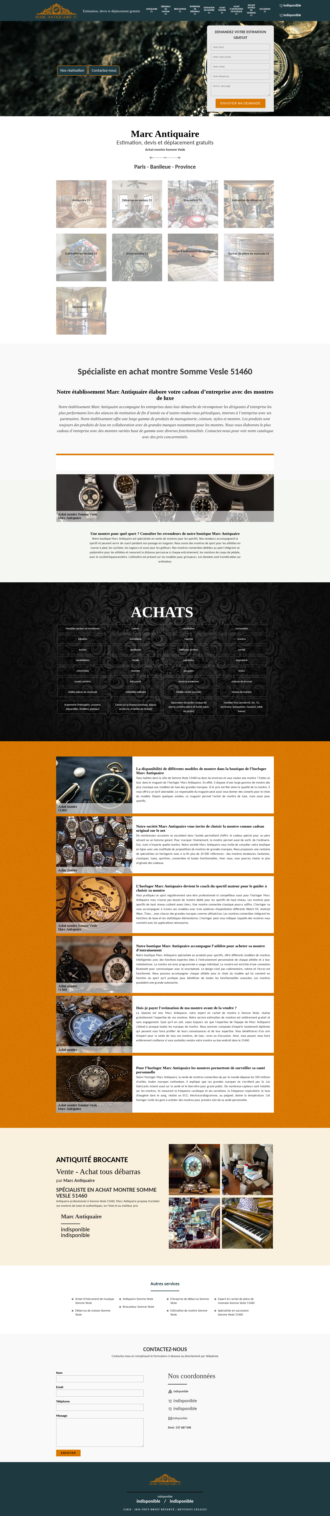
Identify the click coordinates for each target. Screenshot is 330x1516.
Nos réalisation (72, 70)
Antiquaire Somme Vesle (138, 1299)
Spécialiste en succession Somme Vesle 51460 (233, 1312)
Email (59, 1387)
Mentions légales (192, 1509)
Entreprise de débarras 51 (195, 10)
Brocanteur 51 (180, 10)
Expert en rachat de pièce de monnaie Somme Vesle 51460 (236, 1301)
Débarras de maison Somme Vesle (92, 1312)
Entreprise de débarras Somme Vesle (189, 1301)
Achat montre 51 (222, 10)
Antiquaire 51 (151, 10)
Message (61, 1415)
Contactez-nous (104, 70)
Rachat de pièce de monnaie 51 (251, 10)
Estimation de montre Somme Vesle (188, 1312)
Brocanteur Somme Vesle (138, 1306)
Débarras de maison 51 (165, 10)
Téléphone (63, 1401)
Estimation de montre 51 (209, 10)
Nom (59, 1373)
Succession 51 (265, 10)
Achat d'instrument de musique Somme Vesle (94, 1301)
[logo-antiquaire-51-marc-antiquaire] (56, 10)
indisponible (292, 5)
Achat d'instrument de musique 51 (236, 10)
